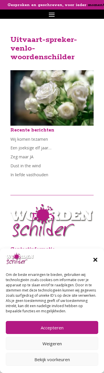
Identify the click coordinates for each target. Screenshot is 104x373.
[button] (95, 260)
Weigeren (52, 343)
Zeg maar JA (22, 156)
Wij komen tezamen (29, 139)
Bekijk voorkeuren (52, 359)
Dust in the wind (25, 165)
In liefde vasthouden (29, 174)
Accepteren (52, 328)
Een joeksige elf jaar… (30, 148)
